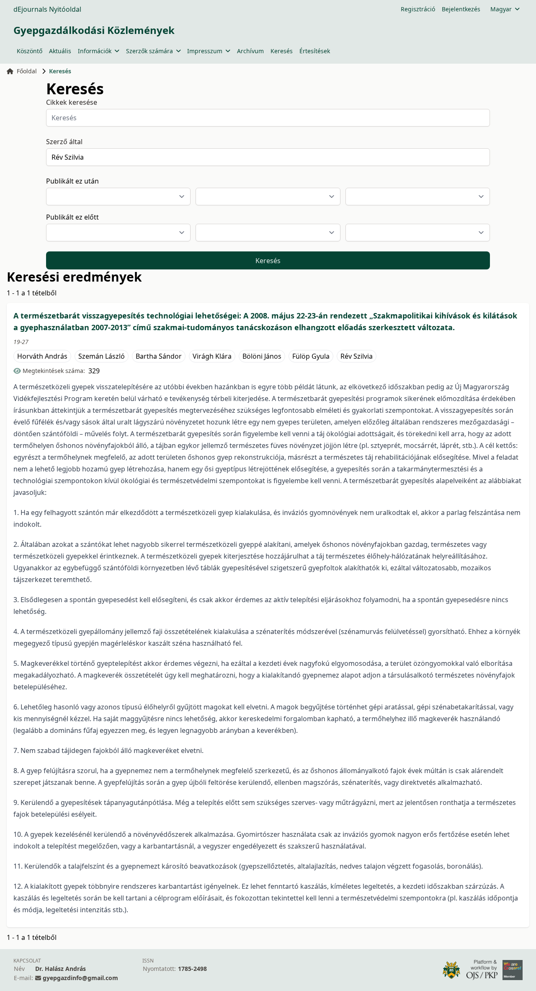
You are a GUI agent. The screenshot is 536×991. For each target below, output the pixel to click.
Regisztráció (418, 9)
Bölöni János (261, 356)
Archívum (250, 51)
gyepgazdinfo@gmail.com (80, 978)
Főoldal (27, 71)
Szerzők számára (149, 51)
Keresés (282, 51)
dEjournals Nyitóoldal (47, 9)
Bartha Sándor (159, 356)
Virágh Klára (212, 356)
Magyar (501, 9)
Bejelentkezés (461, 9)
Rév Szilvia (356, 356)
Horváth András (42, 356)
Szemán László (101, 356)
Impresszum (204, 51)
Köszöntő (29, 51)
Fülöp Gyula (311, 356)
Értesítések (314, 51)
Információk (94, 51)
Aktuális (60, 51)
